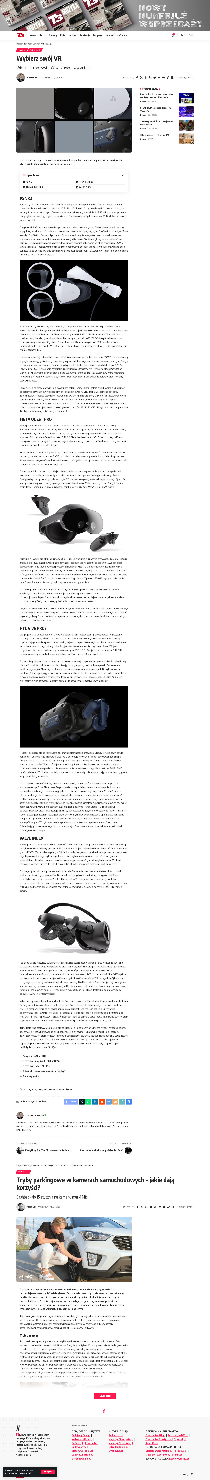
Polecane (47, 1089)
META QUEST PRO (34, 187)
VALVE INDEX (85, 187)
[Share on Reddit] (155, 77)
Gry (29, 1089)
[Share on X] (141, 77)
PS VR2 (29, 182)
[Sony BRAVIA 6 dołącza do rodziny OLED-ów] (186, 111)
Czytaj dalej (105, 1395)
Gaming (22, 50)
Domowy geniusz (31, 1076)
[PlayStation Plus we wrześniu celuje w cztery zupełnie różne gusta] (186, 98)
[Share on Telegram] (159, 77)
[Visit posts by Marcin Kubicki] (20, 77)
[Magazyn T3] (20, 35)
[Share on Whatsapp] (146, 77)
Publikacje (35, 50)
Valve (61, 1089)
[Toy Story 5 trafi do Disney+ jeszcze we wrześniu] (186, 125)
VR (71, 1089)
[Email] (163, 77)
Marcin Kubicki (33, 77)
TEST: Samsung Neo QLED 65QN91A (41, 1061)
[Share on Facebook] (137, 77)
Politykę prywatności (22, 1473)
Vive (67, 1089)
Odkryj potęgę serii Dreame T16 (154, 135)
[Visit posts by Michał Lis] (20, 1207)
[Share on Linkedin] (150, 77)
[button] (48, 1472)
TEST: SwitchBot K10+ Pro (36, 1066)
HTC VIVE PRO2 (86, 182)
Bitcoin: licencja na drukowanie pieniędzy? (44, 1071)
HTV (34, 1089)
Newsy (143, 101)
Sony (55, 1089)
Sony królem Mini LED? (34, 1056)
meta (39, 1089)
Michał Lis (31, 1206)
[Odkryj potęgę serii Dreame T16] (186, 139)
